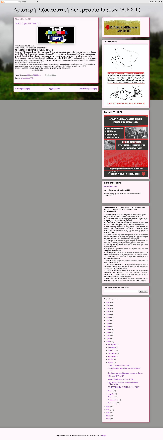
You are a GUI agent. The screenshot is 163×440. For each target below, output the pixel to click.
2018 (108, 326)
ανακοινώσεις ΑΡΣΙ (27, 78)
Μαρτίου (111, 397)
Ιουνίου (111, 362)
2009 (108, 416)
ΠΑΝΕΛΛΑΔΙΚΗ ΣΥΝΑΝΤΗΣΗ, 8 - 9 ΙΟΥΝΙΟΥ (123, 387)
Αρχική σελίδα (54, 89)
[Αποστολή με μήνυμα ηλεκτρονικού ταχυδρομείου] (46, 75)
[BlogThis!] (49, 75)
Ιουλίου (111, 359)
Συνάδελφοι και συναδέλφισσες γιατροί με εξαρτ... (125, 373)
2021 (108, 317)
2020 (108, 320)
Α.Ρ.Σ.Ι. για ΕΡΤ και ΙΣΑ (116, 376)
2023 (108, 311)
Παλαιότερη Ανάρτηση (88, 89)
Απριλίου (111, 394)
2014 (108, 339)
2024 (108, 308)
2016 (108, 332)
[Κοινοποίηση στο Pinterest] (55, 75)
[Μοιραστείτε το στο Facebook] (53, 75)
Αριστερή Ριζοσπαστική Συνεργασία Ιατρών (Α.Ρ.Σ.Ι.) (76, 9)
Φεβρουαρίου (113, 400)
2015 (108, 336)
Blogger (103, 435)
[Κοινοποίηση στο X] (51, 75)
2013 (108, 342)
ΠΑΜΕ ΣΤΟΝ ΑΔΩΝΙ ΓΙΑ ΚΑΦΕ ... (119, 365)
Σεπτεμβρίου (113, 353)
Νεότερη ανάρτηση (22, 89)
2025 (108, 305)
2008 (108, 419)
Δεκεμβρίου (112, 344)
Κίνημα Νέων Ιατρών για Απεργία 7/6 (120, 379)
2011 (108, 410)
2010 (108, 413)
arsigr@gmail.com (110, 186)
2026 (108, 302)
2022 (108, 314)
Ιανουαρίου (112, 403)
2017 (108, 329)
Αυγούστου (112, 356)
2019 (108, 323)
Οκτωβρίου (112, 350)
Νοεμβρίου (112, 347)
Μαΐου (110, 391)
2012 (108, 407)
